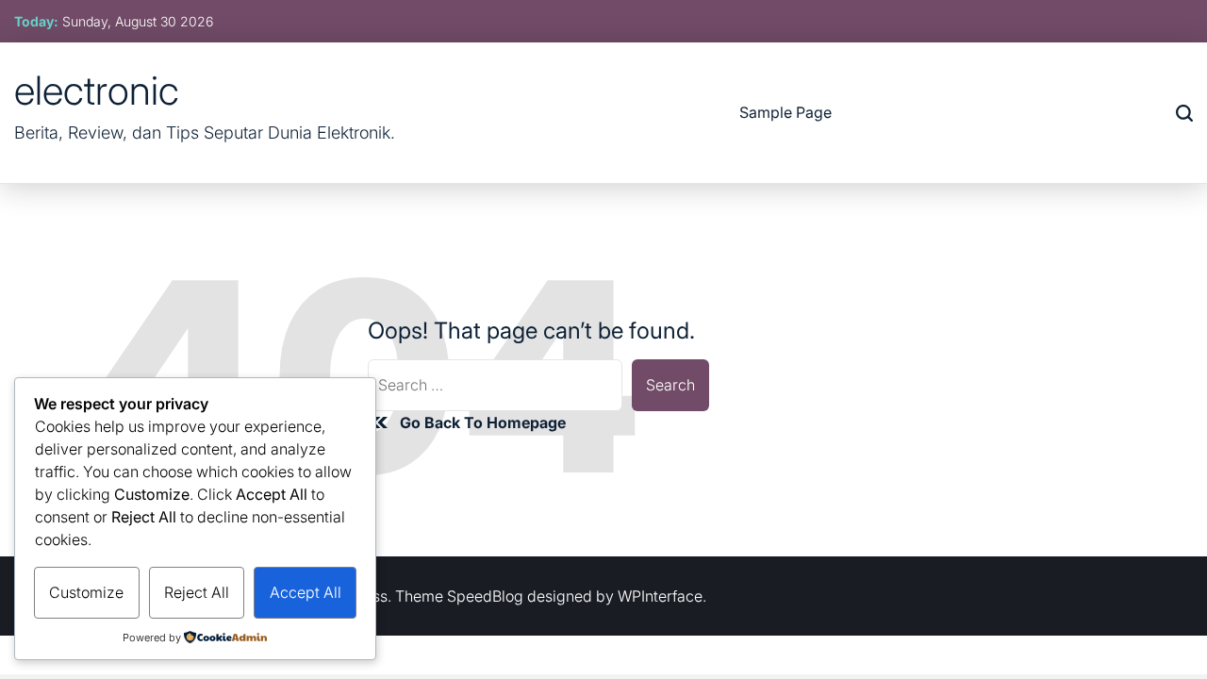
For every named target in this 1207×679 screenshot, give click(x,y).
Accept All (305, 592)
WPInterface (660, 596)
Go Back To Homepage (483, 422)
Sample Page (785, 112)
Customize (86, 592)
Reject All (196, 592)
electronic (96, 90)
